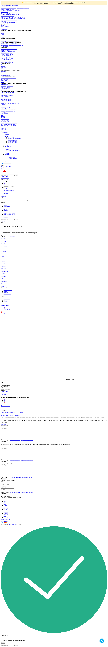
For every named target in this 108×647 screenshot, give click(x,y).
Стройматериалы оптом (14, 150)
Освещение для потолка (7, 86)
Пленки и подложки (6, 105)
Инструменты (4, 12)
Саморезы (3, 67)
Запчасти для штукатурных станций (10, 41)
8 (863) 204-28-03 (5, 519)
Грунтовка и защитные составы (8, 78)
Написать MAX (7, 309)
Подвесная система (5, 87)
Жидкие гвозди (4, 72)
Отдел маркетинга (12, 158)
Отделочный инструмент (7, 54)
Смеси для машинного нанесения (9, 125)
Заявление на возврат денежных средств (11, 414)
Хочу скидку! (4, 424)
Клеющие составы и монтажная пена (10, 14)
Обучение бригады (12, 140)
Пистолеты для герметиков (7, 57)
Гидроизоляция (4, 113)
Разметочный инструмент (7, 58)
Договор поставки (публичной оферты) (10, 415)
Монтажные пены (5, 75)
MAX (5, 184)
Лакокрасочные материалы (7, 16)
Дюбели (3, 66)
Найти (16, 175)
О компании (8, 149)
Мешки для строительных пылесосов (10, 103)
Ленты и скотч (4, 101)
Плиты (2, 34)
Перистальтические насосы (7, 93)
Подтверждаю (17, 492)
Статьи (6, 147)
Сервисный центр (12, 159)
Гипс (2, 115)
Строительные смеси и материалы (9, 22)
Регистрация (8, 166)
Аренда (5, 215)
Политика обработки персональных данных (12, 412)
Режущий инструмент (6, 59)
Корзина (6, 517)
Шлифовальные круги (6, 107)
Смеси (5, 205)
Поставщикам (12, 524)
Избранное (4, 194)
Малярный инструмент (6, 53)
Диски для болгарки (6, 99)
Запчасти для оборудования (7, 9)
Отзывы (7, 153)
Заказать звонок (5, 178)
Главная (5, 501)
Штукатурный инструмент (7, 62)
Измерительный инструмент (8, 51)
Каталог (3, 202)
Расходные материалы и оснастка (9, 20)
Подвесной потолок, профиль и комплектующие (13, 17)
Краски (5, 209)
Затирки (3, 117)
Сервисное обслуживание (14, 138)
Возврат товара (7, 294)
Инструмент (7, 211)
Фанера (2, 37)
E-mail (5, 189)
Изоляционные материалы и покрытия (10, 10)
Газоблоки (3, 112)
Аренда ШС (11, 137)
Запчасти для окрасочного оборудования (11, 39)
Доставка (10, 144)
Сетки (2, 27)
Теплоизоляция (4, 46)
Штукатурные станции (6, 96)
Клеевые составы (5, 119)
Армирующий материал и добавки (9, 5)
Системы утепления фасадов (8, 111)
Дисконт (7, 134)
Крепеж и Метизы (5, 13)
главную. (12, 236)
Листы (2, 33)
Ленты (2, 25)
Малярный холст (5, 26)
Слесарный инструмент (6, 60)
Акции (6, 145)
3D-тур (6, 161)
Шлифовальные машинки (7, 95)
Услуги (6, 136)
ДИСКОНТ (3, 21)
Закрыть (3, 642)
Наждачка (3, 104)
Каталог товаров (8, 290)
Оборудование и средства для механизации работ (13, 18)
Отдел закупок (11, 157)
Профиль (3, 35)
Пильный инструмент (6, 55)
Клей (2, 74)
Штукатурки (4, 129)
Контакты (7, 154)
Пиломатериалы (5, 120)
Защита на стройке (5, 50)
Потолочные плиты (5, 88)
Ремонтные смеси (5, 121)
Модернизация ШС (12, 142)
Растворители (4, 80)
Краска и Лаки (4, 79)
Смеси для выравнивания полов (9, 123)
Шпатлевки (3, 128)
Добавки (3, 116)
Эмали (2, 82)
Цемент (2, 127)
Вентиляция (4, 6)
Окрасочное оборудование (7, 92)
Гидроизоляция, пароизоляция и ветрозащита (12, 45)
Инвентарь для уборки (6, 100)
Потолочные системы (9, 207)
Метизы (3, 64)
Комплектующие (5, 31)
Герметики (3, 71)
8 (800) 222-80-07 (5, 132)
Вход (2, 166)
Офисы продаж (11, 155)
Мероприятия (8, 146)
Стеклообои (4, 29)
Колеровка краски (12, 141)
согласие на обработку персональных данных (21, 440)
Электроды (3, 108)
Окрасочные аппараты (9, 214)
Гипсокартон (7, 206)
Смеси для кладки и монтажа (8, 124)
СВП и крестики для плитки (8, 68)
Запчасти (6, 217)
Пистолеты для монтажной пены (9, 49)
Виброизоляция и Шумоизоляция (9, 43)
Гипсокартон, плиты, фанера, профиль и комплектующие (15, 8)
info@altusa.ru (4, 313)
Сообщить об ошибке (9, 190)
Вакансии (10, 151)
